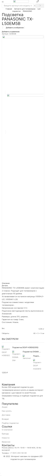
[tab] (23, 283)
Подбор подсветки (10, 423)
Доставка (6, 415)
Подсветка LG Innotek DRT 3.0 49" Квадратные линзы (37, 356)
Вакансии (6, 442)
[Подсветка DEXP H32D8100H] (37, 364)
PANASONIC (27, 11)
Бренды (5, 434)
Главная (9, 9)
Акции (4, 407)
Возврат (5, 419)
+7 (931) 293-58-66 (18, 453)
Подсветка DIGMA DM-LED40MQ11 (32, 352)
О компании (7, 430)
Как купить (7, 411)
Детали (5, 285)
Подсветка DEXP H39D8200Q (25, 347)
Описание (6, 283)
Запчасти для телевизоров (24, 9)
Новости (5, 438)
